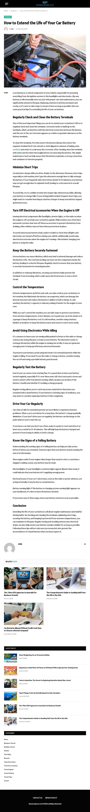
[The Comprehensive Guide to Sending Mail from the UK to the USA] (66, 578)
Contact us (37, 798)
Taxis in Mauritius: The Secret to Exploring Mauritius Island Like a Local (45, 680)
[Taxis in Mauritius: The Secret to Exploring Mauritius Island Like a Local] (10, 683)
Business (8, 17)
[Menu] (6, 3)
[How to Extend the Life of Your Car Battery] (45, 60)
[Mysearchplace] (45, 4)
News (6, 739)
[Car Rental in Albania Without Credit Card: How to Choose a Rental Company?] (23, 614)
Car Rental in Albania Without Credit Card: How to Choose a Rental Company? (22, 629)
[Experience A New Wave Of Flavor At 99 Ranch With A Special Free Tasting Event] (10, 670)
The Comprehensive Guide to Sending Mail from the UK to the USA (66, 593)
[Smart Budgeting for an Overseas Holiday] (10, 658)
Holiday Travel (9, 747)
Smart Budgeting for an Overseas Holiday (34, 655)
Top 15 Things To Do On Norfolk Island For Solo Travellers (39, 693)
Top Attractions (10, 762)
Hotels (6, 751)
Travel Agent (8, 769)
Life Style (7, 754)
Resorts (7, 758)
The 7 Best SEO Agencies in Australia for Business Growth (20, 593)
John (12, 29)
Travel (6, 781)
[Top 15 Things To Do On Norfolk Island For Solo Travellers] (10, 696)
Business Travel (9, 743)
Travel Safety (9, 773)
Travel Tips (8, 777)
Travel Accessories (11, 766)
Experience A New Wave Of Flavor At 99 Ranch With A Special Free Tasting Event (48, 668)
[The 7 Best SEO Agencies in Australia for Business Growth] (23, 578)
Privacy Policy (51, 798)
